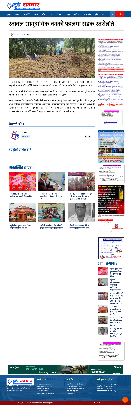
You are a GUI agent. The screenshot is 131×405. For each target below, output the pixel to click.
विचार (59, 14)
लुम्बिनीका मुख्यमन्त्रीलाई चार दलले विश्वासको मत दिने (20, 227)
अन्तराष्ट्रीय (87, 14)
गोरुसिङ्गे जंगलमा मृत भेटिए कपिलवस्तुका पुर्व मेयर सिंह (79, 227)
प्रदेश (43, 14)
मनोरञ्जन (77, 14)
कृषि (96, 14)
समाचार (17, 14)
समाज (36, 14)
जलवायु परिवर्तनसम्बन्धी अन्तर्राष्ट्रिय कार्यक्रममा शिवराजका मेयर (51, 196)
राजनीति (27, 14)
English (120, 14)
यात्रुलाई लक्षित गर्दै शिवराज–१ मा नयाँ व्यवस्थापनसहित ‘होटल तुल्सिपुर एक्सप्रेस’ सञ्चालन (81, 196)
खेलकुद (67, 14)
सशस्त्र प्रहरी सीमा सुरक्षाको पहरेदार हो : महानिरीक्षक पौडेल (21, 195)
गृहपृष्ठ (9, 14)
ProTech (99, 403)
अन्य (103, 14)
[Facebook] (89, 136)
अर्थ (52, 14)
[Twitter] (85, 136)
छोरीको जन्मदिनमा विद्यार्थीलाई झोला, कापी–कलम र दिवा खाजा (51, 227)
